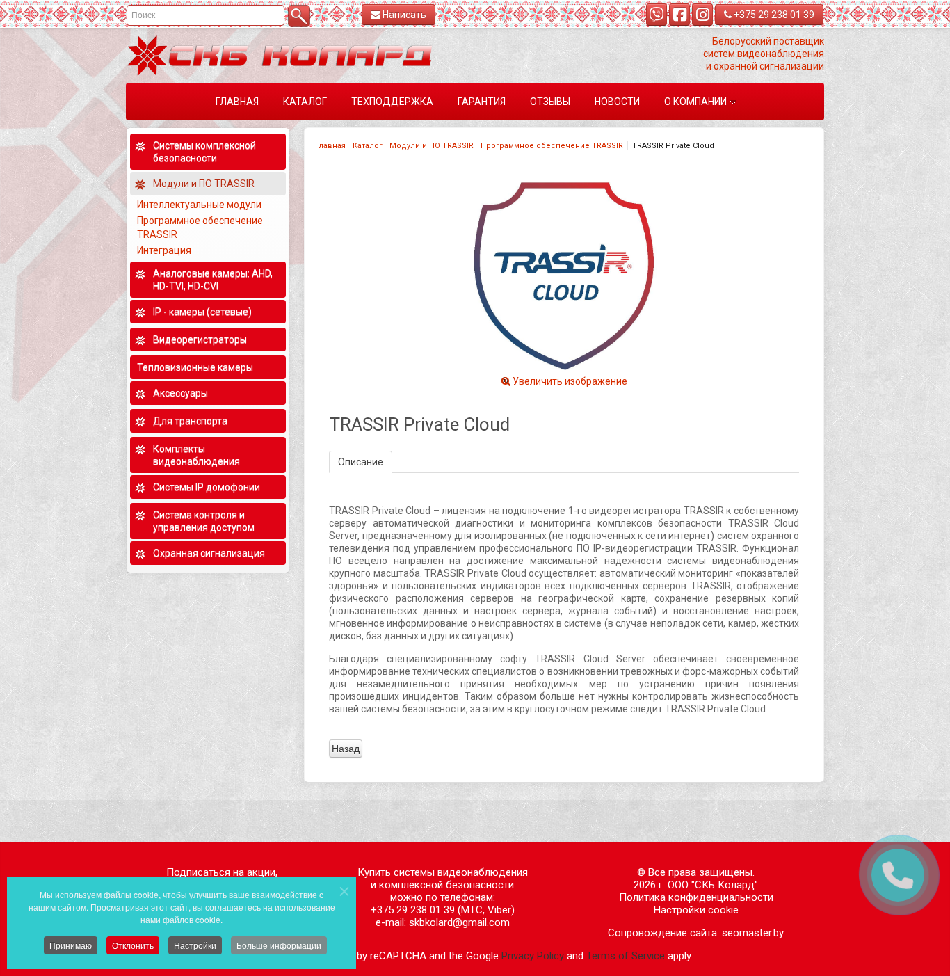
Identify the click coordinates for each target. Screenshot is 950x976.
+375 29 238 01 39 (773, 14)
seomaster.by (753, 933)
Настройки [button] (195, 945)
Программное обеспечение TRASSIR (553, 145)
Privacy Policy (532, 956)
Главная (330, 145)
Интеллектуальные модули (200, 204)
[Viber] (656, 14)
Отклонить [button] (133, 945)
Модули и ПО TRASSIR (431, 145)
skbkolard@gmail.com (459, 922)
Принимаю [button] (70, 945)
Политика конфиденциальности (696, 897)
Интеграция (165, 250)
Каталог (368, 145)
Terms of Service (625, 956)
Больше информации (278, 945)
